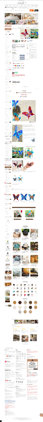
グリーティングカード (8, 134)
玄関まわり (7, 48)
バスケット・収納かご (8, 56)
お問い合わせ (22, 10)
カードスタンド (7, 130)
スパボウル (7, 99)
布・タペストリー (7, 83)
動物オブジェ (7, 114)
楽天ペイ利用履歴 (10, 387)
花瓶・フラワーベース (8, 76)
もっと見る (25, 343)
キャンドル (7, 98)
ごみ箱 (33, 8)
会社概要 (11, 10)
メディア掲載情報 (15, 10)
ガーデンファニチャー (8, 218)
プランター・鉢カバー (8, 75)
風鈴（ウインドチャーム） (8, 79)
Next (37, 34)
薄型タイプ (7, 192)
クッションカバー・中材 (8, 87)
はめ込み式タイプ (7, 179)
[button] (36, 326)
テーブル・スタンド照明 (8, 64)
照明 (10, 5)
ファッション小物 (7, 106)
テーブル (6, 224)
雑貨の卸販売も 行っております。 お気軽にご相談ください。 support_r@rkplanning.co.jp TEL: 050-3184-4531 (7, 267)
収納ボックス (29, 8)
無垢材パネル (7, 205)
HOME (13, 28)
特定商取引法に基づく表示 (35, 27)
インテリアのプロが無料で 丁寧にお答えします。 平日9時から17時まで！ (7, 249)
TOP (5, 10)
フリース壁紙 (7, 238)
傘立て (6, 44)
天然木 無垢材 (7, 151)
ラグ (17, 5)
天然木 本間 (7, 155)
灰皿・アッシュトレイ (8, 45)
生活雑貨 (6, 5)
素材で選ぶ (33, 5)
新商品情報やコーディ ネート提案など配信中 (8, 255)
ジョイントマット (7, 196)
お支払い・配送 (8, 10)
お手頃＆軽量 (7, 144)
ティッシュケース (7, 41)
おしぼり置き (7, 129)
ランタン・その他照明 (8, 67)
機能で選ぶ (7, 211)
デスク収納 (7, 37)
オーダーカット (7, 161)
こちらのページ (18, 391)
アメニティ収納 (7, 126)
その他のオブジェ (21, 28)
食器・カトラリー (7, 53)
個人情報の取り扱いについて (28, 27)
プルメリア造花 (7, 72)
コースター (35, 8)
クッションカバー (26, 8)
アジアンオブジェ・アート (16, 28)
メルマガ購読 (18, 10)
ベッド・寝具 (7, 228)
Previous (13, 34)
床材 (21, 5)
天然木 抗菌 (7, 154)
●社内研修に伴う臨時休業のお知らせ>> (21, 0)
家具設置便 (7, 231)
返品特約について (14, 69)
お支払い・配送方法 (25, 417)
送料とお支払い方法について (21, 27)
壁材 (25, 5)
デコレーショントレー (8, 118)
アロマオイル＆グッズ (8, 95)
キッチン (14, 5)
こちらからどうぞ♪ (16, 184)
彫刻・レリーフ (7, 111)
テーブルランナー (23, 8)
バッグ (6, 103)
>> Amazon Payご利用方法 (7, 377)
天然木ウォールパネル (8, 237)
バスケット (32, 8)
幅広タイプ (7, 147)
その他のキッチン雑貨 (8, 60)
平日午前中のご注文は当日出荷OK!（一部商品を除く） (12, 7)
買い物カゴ (37, 5)
